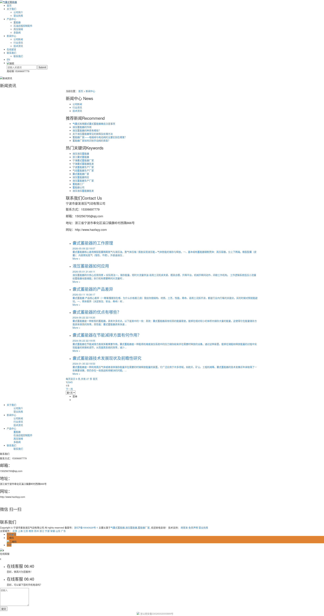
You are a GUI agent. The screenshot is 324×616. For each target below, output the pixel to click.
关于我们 (11, 8)
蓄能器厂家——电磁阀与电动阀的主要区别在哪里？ (100, 137)
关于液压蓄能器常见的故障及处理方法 (93, 133)
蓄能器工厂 (78, 184)
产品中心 (11, 19)
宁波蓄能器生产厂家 (83, 167)
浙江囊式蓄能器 (81, 157)
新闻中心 (11, 35)
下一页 (69, 389)
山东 (58, 531)
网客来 (184, 527)
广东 (63, 531)
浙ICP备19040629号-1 (86, 527)
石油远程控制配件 (23, 25)
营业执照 (18, 15)
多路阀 (17, 32)
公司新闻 (18, 39)
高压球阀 (18, 29)
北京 (14, 531)
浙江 (41, 531)
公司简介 (18, 12)
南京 (31, 531)
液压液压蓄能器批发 (83, 190)
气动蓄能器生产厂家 (83, 170)
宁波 (47, 531)
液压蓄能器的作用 (82, 127)
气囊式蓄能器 (118, 527)
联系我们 (11, 52)
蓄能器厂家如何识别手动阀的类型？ (91, 140)
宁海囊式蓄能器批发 (83, 163)
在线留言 (11, 49)
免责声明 (193, 527)
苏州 (36, 531)
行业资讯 (18, 42)
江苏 (25, 531)
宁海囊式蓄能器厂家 (83, 160)
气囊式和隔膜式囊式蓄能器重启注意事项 (94, 123)
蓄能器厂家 (144, 527)
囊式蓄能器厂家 (81, 173)
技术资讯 (18, 46)
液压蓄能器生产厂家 (83, 180)
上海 (20, 531)
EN (8, 59)
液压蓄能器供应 (81, 177)
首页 (9, 5)
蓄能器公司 (78, 187)
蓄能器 (17, 22)
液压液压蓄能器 (81, 153)
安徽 (52, 531)
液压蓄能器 (131, 527)
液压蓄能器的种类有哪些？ (87, 130)
